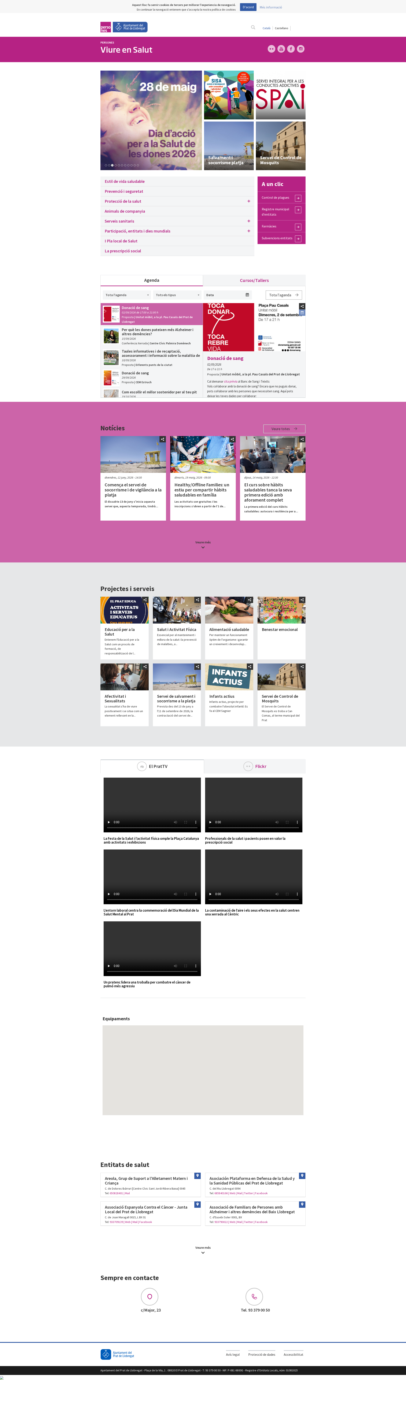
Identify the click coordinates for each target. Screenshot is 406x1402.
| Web (231, 1193)
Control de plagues (275, 197)
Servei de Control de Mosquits (280, 698)
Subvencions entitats (277, 238)
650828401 (116, 1193)
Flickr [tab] (260, 766)
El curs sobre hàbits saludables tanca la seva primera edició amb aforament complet (268, 492)
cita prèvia (230, 381)
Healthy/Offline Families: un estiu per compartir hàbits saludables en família (201, 490)
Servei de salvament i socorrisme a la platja (176, 698)
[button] (177, 201)
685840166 (221, 1193)
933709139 (116, 1222)
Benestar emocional (280, 629)
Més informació (271, 7)
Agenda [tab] (151, 280)
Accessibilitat (293, 1354)
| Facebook (261, 1193)
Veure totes (281, 428)
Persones (107, 42)
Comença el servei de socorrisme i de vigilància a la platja (133, 490)
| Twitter (248, 1193)
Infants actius (222, 696)
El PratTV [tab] (158, 766)
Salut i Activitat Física (176, 629)
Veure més (203, 542)
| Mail (127, 1193)
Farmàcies (269, 226)
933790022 (221, 1222)
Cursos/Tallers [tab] (254, 280)
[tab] (177, 181)
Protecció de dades (261, 1354)
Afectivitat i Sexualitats (115, 698)
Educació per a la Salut (120, 632)
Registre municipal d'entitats (275, 211)
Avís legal (233, 1354)
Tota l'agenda (280, 295)
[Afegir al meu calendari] (302, 312)
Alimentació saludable (229, 629)
